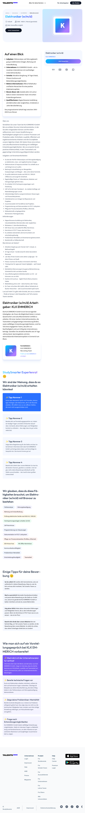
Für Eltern (41, 792)
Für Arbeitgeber (63, 3)
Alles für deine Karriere (36, 3)
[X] (77, 806)
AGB (25, 771)
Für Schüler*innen (42, 767)
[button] (53, 69)
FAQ (25, 767)
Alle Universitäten (42, 798)
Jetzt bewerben (13, 30)
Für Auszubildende (43, 773)
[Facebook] (61, 806)
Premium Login (55, 767)
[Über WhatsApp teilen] (73, 69)
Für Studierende (42, 760)
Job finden (75, 3)
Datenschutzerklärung (48, 808)
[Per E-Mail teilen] (60, 69)
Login (26, 759)
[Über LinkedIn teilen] (66, 69)
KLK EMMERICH (50, 57)
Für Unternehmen (42, 780)
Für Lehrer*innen (42, 787)
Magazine (27, 780)
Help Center (54, 760)
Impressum (28, 763)
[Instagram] (66, 806)
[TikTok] (72, 806)
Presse (26, 775)
